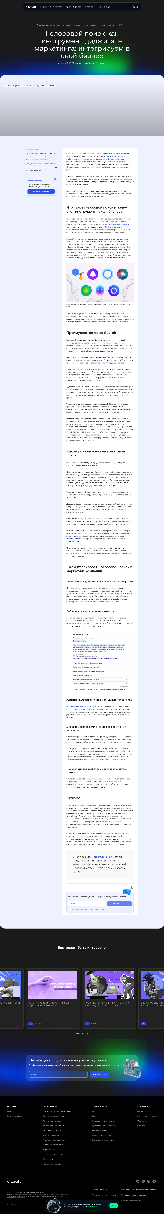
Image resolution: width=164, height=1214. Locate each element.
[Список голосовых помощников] (100, 282)
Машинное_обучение (35, 86)
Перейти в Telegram (41, 191)
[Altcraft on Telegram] (154, 1182)
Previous (132, 962)
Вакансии (141, 1126)
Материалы (89, 7)
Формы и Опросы (50, 1150)
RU (134, 7)
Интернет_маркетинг (13, 86)
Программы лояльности (52, 1164)
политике (92, 1206)
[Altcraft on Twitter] (148, 1182)
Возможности (56, 7)
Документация (104, 7)
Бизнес (51, 86)
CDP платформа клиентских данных (57, 1111)
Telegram (111, 1065)
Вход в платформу (14, 1116)
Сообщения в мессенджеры (54, 1154)
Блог (48, 25)
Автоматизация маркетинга (53, 1121)
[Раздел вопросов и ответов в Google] (100, 659)
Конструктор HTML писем (53, 1126)
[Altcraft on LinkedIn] (143, 1182)
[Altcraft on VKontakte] (138, 1182)
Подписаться (119, 903)
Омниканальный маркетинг (53, 1116)
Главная (40, 25)
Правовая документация (131, 1201)
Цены (68, 7)
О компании (142, 1121)
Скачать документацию (101, 1135)
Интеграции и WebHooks (53, 1145)
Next (140, 962)
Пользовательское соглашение (133, 1195)
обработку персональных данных (94, 909)
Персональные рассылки (52, 1130)
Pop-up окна (48, 1159)
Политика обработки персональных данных (138, 1189)
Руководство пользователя (103, 1121)
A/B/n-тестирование (51, 1135)
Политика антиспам (100, 1189)
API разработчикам (99, 1130)
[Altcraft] (31, 7)
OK (113, 1206)
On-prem (43, 7)
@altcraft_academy (34, 181)
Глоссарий (96, 1116)
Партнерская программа (147, 1116)
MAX (122, 1065)
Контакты (141, 1111)
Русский (10, 1205)
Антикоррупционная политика (104, 1195)
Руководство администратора (104, 1126)
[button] (41, 155)
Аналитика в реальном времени (55, 1140)
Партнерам (77, 7)
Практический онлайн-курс (103, 1140)
